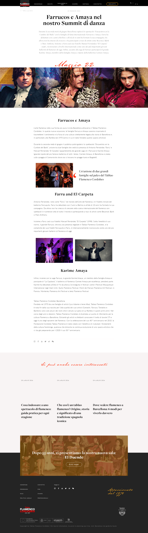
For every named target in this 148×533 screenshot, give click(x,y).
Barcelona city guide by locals (106, 526)
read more (74, 464)
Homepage (38, 4)
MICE (21, 493)
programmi (24, 489)
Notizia (86, 4)
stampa (40, 493)
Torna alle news (28, 10)
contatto (98, 4)
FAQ (39, 489)
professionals (43, 498)
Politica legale (26, 498)
